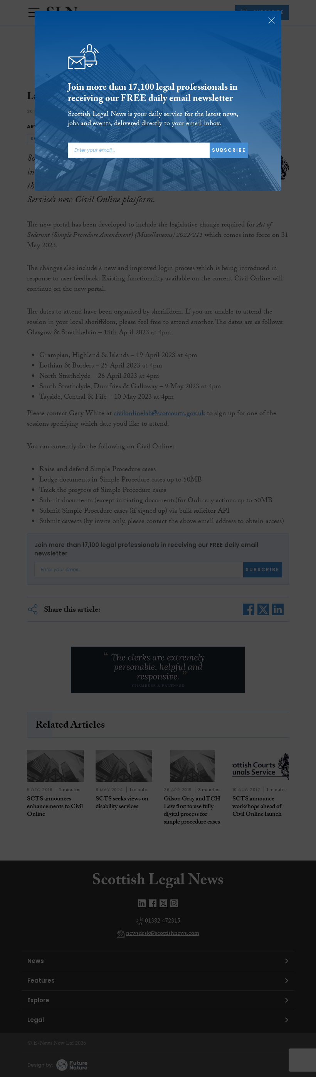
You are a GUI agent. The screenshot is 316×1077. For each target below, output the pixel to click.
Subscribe (229, 150)
